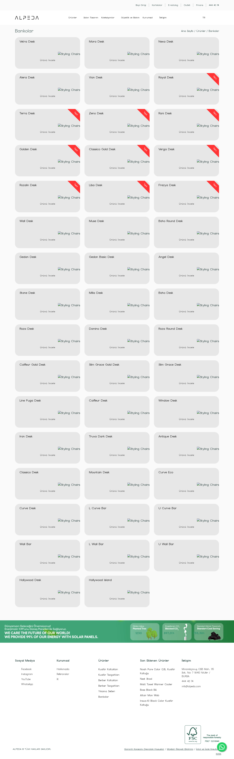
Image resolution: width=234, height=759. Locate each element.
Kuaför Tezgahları (108, 674)
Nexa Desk (165, 41)
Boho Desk (165, 293)
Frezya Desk (167, 185)
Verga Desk (166, 149)
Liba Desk (95, 185)
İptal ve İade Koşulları (207, 749)
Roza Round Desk (170, 329)
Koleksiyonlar (107, 17)
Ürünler (72, 17)
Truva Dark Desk (100, 436)
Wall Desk (26, 221)
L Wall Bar (96, 544)
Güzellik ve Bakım (130, 17)
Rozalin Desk (28, 185)
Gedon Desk (28, 257)
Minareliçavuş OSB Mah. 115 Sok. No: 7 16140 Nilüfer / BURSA (198, 673)
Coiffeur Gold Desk (32, 364)
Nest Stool (146, 678)
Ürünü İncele (47, 60)
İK (58, 679)
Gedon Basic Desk (101, 257)
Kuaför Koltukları (108, 669)
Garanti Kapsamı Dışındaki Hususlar (144, 749)
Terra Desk (27, 113)
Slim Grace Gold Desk (104, 364)
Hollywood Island (100, 580)
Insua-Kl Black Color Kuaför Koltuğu (156, 702)
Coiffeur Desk (98, 400)
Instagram (26, 674)
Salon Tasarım (91, 17)
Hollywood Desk (30, 580)
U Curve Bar (167, 508)
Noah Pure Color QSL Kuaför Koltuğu (157, 671)
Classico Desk (29, 472)
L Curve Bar (97, 508)
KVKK (218, 753)
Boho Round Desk (170, 221)
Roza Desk (27, 329)
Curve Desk (28, 508)
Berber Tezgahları (108, 685)
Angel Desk (166, 257)
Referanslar (63, 674)
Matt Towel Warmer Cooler (156, 684)
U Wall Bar (166, 544)
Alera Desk (27, 77)
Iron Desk (26, 436)
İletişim (163, 17)
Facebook (25, 669)
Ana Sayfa (187, 31)
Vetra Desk (27, 41)
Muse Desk (96, 221)
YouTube (25, 679)
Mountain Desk (99, 472)
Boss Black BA (148, 689)
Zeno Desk (96, 113)
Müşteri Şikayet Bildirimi (180, 749)
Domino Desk (98, 329)
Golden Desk (28, 149)
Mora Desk (96, 41)
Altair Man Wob (149, 695)
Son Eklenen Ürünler (154, 660)
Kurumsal (148, 17)
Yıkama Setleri (106, 691)
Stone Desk (27, 293)
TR (204, 17)
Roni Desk (165, 113)
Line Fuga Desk (30, 400)
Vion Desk (95, 77)
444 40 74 (187, 681)
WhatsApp (26, 684)
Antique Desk (167, 436)
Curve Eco (165, 472)
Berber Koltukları (108, 680)
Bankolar (214, 31)
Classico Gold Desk (102, 149)
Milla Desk (96, 293)
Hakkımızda (63, 669)
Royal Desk (165, 77)
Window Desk (167, 400)
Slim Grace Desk (169, 364)
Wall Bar (25, 544)
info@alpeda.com (191, 686)
